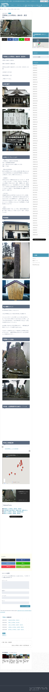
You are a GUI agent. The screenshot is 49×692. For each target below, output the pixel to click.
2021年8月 (35, 105)
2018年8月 (35, 171)
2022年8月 (35, 86)
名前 (3, 590)
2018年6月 (35, 176)
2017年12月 (35, 185)
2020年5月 (35, 133)
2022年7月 (35, 89)
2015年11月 (35, 211)
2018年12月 (35, 161)
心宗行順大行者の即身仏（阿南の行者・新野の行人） (16, 510)
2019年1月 (35, 159)
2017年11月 (35, 187)
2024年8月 (35, 68)
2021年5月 (35, 112)
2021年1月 (35, 119)
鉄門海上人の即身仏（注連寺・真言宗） (16, 629)
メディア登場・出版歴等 (26, 6)
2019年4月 (35, 152)
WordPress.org (36, 264)
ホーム (13, 5)
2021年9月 (35, 103)
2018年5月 (35, 178)
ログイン (34, 258)
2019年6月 (35, 147)
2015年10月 (35, 213)
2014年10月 (35, 225)
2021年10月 (35, 100)
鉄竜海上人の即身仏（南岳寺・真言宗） (13, 508)
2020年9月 (35, 124)
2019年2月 (35, 157)
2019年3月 (35, 154)
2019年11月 (35, 140)
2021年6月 (35, 110)
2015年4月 (35, 215)
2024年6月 (35, 70)
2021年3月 (35, 114)
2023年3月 (35, 79)
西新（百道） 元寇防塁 (7, 642)
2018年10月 (35, 166)
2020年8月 (35, 126)
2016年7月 (35, 208)
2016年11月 (35, 201)
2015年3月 (35, 218)
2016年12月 (35, 199)
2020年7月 (35, 129)
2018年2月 (35, 180)
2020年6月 (35, 131)
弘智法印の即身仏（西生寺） (14, 620)
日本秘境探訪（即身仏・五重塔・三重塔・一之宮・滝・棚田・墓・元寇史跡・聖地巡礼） (5, 7)
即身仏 (4, 617)
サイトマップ (45, 5)
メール (4, 595)
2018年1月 (35, 183)
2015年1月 (35, 222)
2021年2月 (35, 117)
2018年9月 (35, 169)
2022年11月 (35, 82)
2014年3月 (35, 227)
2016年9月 (35, 206)
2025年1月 (35, 65)
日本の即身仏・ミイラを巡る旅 (11, 448)
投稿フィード (35, 260)
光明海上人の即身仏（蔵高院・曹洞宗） (16, 627)
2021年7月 (35, 107)
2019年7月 (35, 145)
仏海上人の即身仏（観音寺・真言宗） (16, 624)
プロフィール (19, 5)
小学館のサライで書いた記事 (39, 6)
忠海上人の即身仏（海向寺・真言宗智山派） (14, 511)
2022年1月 (35, 98)
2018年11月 (35, 164)
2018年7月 (35, 173)
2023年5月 (35, 77)
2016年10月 (35, 204)
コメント (4, 580)
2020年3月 (35, 138)
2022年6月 (35, 91)
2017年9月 (35, 192)
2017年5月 (35, 194)
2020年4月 (35, 136)
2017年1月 (35, 197)
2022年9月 (35, 84)
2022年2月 (35, 96)
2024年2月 (35, 72)
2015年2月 (35, 220)
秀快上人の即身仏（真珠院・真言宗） (12, 513)
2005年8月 (35, 232)
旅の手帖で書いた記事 (32, 6)
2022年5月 (35, 93)
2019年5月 (35, 150)
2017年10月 (35, 190)
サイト (3, 600)
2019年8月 (35, 143)
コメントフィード (36, 262)
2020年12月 (35, 122)
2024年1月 (35, 75)
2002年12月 (35, 234)
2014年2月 (35, 230)
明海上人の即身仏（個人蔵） (14, 622)
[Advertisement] (25, 49)
